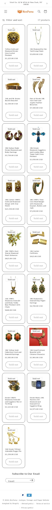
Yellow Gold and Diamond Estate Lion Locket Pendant (11, 52)
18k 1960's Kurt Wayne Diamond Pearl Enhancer (12, 253)
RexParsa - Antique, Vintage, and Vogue (26, 500)
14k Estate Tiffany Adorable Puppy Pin (13, 450)
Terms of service (43, 503)
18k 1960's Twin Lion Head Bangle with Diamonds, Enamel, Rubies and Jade (38, 204)
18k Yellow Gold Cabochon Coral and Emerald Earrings (13, 352)
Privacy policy (27, 507)
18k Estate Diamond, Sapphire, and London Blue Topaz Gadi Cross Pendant (38, 152)
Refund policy (28, 503)
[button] (6, 11)
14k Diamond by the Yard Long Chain (38, 50)
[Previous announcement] (5, 3)
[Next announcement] (47, 3)
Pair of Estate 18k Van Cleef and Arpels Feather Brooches (37, 102)
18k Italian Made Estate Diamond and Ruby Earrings (13, 150)
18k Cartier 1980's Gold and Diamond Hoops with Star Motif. (12, 203)
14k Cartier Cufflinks (34, 252)
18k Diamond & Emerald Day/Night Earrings (37, 301)
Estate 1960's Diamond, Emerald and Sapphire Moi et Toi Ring (13, 401)
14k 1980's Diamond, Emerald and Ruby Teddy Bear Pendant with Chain (12, 303)
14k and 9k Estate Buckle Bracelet (12, 100)
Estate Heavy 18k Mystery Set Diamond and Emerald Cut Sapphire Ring (37, 402)
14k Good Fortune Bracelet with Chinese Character (37, 352)
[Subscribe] (31, 480)
